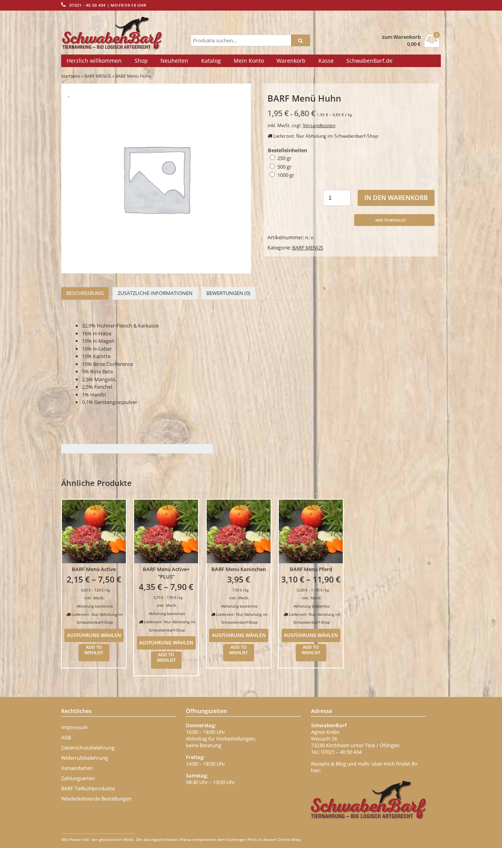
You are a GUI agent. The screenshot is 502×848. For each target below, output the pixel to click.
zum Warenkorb (401, 37)
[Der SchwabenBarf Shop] (124, 33)
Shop (141, 60)
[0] (432, 45)
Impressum (74, 727)
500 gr (284, 166)
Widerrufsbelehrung (84, 757)
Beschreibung (85, 293)
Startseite (70, 76)
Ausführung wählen (94, 635)
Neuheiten (174, 60)
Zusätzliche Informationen (155, 293)
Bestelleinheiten (287, 150)
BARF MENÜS (97, 76)
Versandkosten (319, 125)
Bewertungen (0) (228, 293)
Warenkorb (291, 60)
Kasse (326, 60)
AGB (66, 737)
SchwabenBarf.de (369, 60)
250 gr (284, 158)
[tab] (85, 293)
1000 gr (285, 174)
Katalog (211, 60)
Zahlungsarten (78, 778)
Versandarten (77, 768)
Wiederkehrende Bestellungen (96, 798)
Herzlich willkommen (94, 60)
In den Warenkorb (396, 197)
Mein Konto (249, 60)
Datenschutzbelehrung (88, 747)
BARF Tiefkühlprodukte (88, 788)
